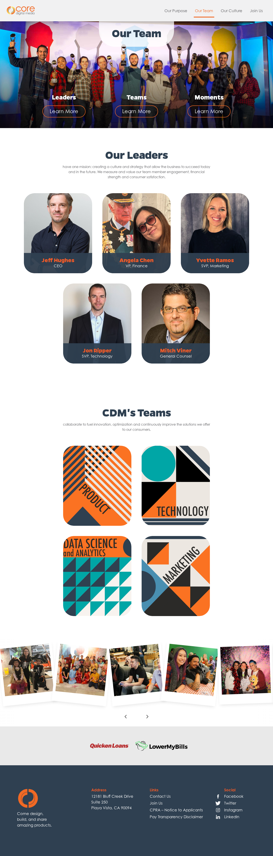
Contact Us (160, 796)
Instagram (233, 810)
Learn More (64, 111)
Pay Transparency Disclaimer (176, 817)
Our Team (204, 11)
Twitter (230, 803)
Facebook (233, 796)
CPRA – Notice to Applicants (176, 810)
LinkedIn (231, 817)
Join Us (256, 11)
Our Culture (231, 11)
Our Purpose (175, 11)
